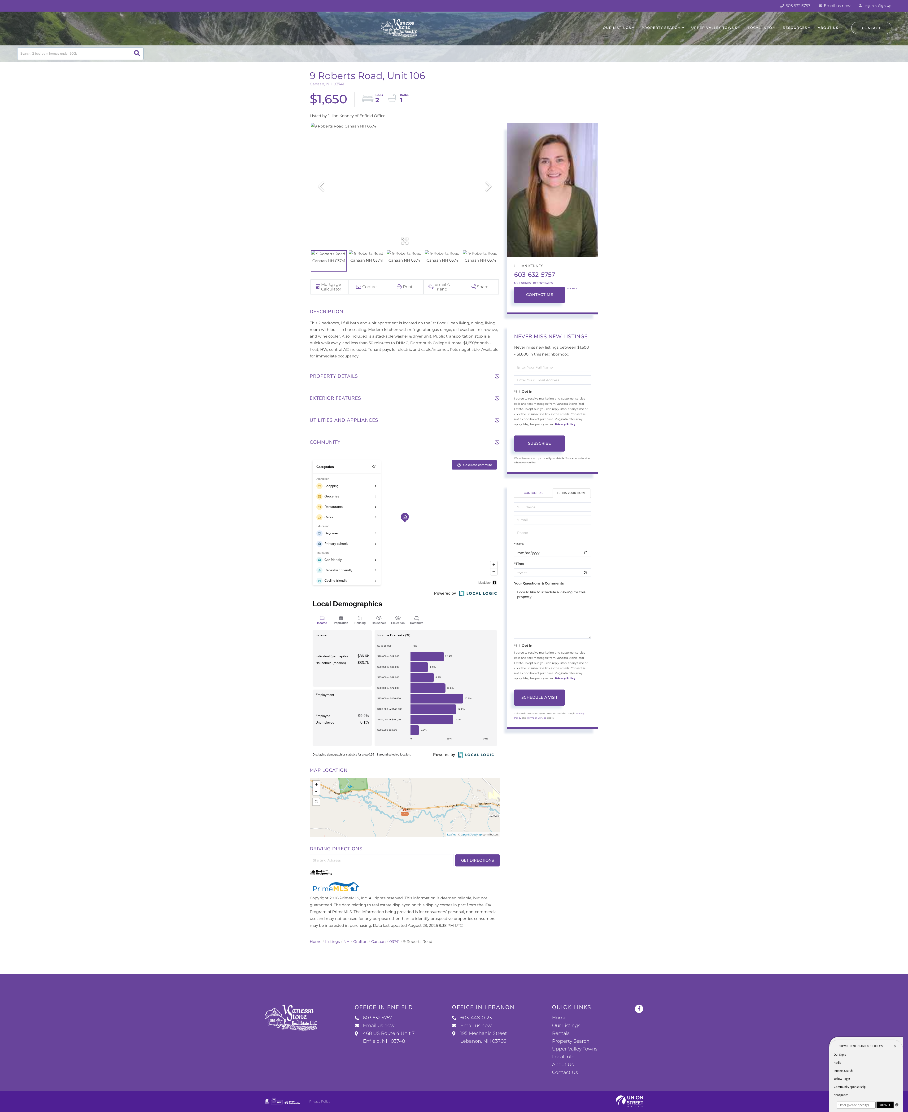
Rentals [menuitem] (560, 1033)
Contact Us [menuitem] (565, 1072)
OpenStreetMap (471, 834)
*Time (519, 564)
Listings (332, 942)
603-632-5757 (534, 274)
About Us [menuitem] (828, 28)
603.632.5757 (797, 6)
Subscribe (539, 443)
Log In (868, 6)
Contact (871, 28)
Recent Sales (543, 283)
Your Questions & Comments (539, 583)
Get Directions (477, 860)
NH (347, 942)
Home (316, 942)
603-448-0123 (476, 1018)
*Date (519, 544)
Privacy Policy (565, 424)
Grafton (360, 942)
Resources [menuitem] (795, 28)
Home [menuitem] (559, 1018)
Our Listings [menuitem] (617, 28)
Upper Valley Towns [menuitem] (714, 28)
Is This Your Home (571, 493)
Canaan (378, 942)
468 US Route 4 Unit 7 (389, 1037)
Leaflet (451, 834)
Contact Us (533, 493)
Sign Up (884, 6)
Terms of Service (536, 717)
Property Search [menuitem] (661, 28)
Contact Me (539, 295)
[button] (137, 53)
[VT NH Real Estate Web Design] (629, 1101)
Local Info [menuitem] (760, 28)
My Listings (522, 283)
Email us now (837, 6)
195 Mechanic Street (483, 1037)
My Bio (572, 288)
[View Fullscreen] (316, 801)
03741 (394, 942)
